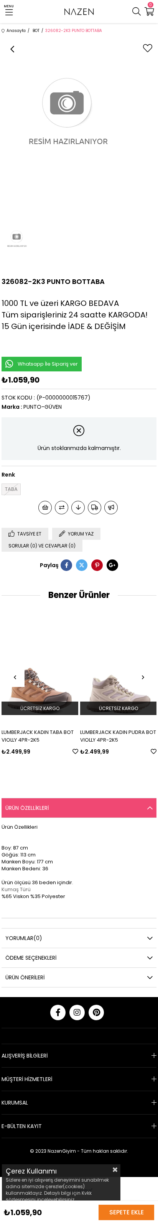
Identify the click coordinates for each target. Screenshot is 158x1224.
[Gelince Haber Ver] (111, 507)
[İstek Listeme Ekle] (45, 507)
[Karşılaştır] (61, 507)
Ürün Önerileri (24, 977)
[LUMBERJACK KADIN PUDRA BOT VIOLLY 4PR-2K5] (118, 665)
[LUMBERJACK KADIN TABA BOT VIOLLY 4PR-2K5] (40, 665)
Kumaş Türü (16, 889)
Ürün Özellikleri (27, 808)
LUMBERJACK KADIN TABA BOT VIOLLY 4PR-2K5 (38, 736)
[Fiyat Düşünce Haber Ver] (78, 507)
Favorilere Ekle (75, 751)
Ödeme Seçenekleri (30, 958)
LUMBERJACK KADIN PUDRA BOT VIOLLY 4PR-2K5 (118, 736)
